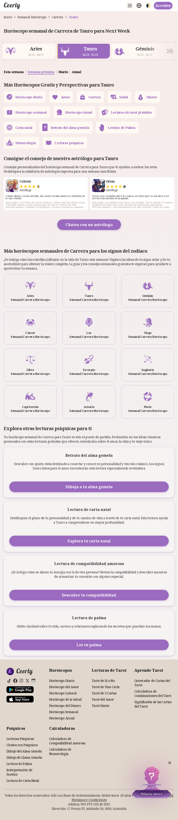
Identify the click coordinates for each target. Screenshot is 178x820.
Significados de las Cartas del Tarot (153, 704)
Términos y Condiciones (89, 800)
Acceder (163, 5)
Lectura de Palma (19, 763)
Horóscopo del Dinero (65, 705)
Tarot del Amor (103, 699)
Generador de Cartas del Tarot (152, 682)
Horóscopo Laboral (62, 693)
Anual (76, 72)
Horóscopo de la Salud (65, 699)
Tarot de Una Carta (105, 687)
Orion (110, 181)
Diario (63, 72)
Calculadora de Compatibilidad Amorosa (67, 740)
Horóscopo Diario (61, 680)
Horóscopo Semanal (63, 712)
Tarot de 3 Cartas (104, 693)
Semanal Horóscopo (31, 17)
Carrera (57, 17)
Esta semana (14, 72)
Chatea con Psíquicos (22, 745)
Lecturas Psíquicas (20, 738)
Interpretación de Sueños (19, 772)
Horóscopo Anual (62, 718)
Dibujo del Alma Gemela (24, 751)
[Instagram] (21, 680)
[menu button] (130, 5)
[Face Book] (15, 680)
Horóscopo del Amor (64, 687)
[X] (27, 680)
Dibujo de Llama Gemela (24, 757)
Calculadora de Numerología (60, 751)
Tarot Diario (100, 705)
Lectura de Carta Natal (22, 780)
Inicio (8, 17)
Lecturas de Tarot (109, 670)
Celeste (25, 181)
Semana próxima (41, 72)
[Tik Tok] (9, 680)
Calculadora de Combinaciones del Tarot (152, 693)
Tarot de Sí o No (103, 680)
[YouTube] (33, 680)
